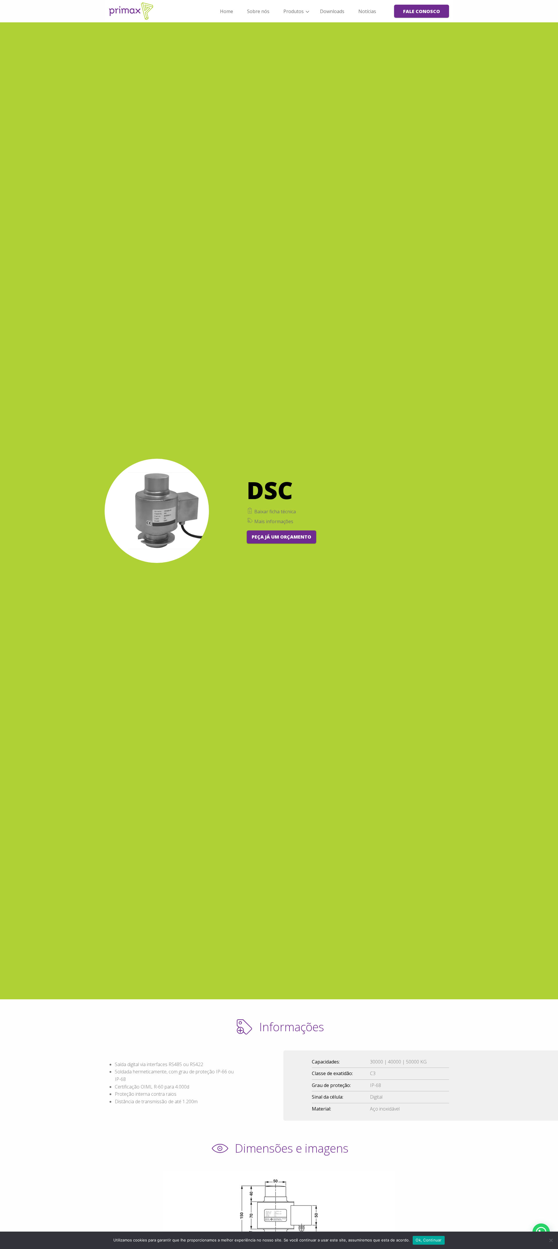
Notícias (367, 11)
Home (226, 11)
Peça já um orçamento (281, 537)
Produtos (293, 11)
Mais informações (273, 521)
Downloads (332, 11)
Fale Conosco (421, 11)
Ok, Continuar (428, 1240)
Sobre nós (258, 11)
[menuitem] (226, 11)
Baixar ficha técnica (274, 511)
